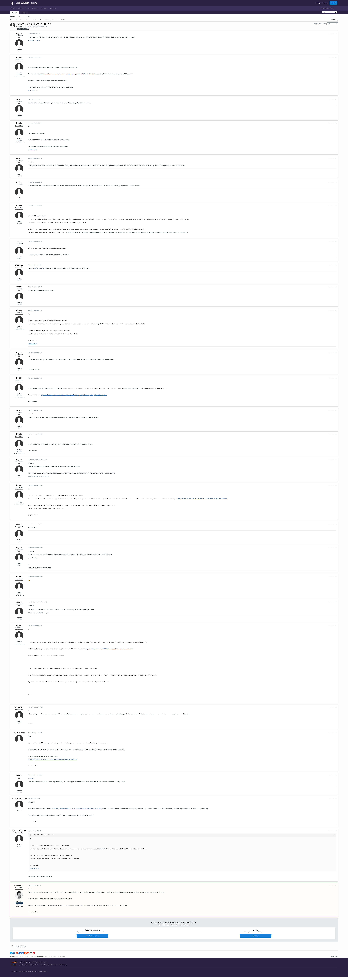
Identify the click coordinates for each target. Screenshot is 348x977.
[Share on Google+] (17, 953)
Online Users (27, 16)
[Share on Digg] (19, 953)
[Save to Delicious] (22, 953)
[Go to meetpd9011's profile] (19, 715)
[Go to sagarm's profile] (12, 25)
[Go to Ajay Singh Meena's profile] (19, 839)
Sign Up (333, 3)
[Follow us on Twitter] (324, 971)
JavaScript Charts (24, 964)
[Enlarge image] (29, 580)
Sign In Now (255, 936)
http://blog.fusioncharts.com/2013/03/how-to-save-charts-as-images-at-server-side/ (202, 498)
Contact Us (29, 962)
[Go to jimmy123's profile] (19, 273)
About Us (21, 962)
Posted (34, 33)
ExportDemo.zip (32, 90)
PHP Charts (54, 964)
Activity (24, 12)
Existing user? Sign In (321, 3)
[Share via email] (31, 953)
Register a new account (92, 936)
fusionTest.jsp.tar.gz (34, 40)
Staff (19, 16)
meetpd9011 (19, 707)
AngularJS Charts (44, 964)
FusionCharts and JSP (40, 26)
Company (44, 8)
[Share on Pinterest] (34, 953)
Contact (52, 8)
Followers (330, 23)
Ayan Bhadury (19, 885)
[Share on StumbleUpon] (28, 953)
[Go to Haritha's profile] (19, 67)
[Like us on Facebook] (320, 971)
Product (13, 8)
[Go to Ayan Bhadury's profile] (19, 895)
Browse (14, 12)
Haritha (19, 57)
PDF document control (40, 268)
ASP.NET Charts (63, 964)
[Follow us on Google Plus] (328, 971)
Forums (12, 16)
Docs (27, 8)
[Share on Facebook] (14, 953)
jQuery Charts (34, 964)
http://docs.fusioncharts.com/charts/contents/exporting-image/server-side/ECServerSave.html (67, 74)
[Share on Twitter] (11, 953)
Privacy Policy (43, 962)
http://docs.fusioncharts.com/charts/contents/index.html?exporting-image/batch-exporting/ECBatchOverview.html (74, 395)
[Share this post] (335, 33)
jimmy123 (19, 265)
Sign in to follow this (320, 23)
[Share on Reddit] (25, 953)
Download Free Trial (327, 8)
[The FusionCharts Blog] (316, 971)
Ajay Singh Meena (19, 831)
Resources (35, 8)
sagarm (20, 26)
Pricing (20, 8)
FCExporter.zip (32, 149)
